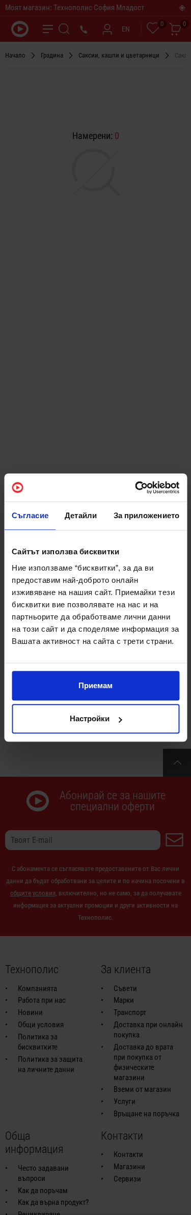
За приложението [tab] (147, 515)
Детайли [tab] (81, 515)
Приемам (95, 685)
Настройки (90, 718)
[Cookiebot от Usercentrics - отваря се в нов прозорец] (136, 487)
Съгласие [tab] (30, 515)
